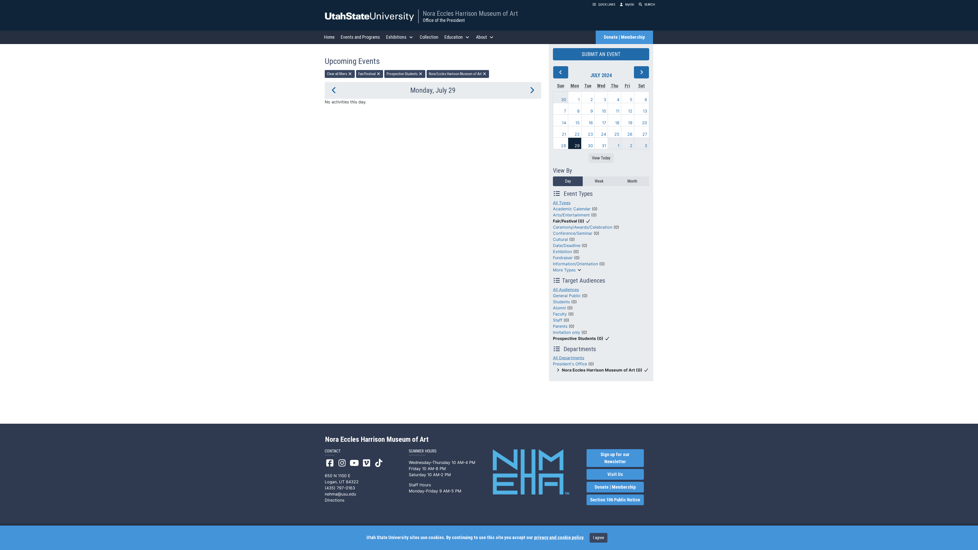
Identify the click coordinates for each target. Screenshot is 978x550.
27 (644, 134)
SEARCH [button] (649, 4)
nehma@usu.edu (340, 494)
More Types (564, 269)
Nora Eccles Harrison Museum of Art (470, 13)
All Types (561, 202)
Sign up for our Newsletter (615, 458)
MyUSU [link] (629, 4)
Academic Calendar (572, 208)
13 (645, 111)
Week (599, 181)
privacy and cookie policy (558, 537)
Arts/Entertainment (571, 214)
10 (604, 111)
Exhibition (562, 251)
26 (629, 134)
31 (604, 145)
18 (617, 122)
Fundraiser (563, 257)
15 (577, 122)
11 (617, 111)
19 (630, 122)
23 (590, 134)
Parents (560, 326)
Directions (334, 500)
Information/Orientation (575, 263)
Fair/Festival (367, 74)
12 (630, 111)
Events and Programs (360, 37)
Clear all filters (337, 74)
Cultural (560, 239)
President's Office (570, 363)
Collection (429, 37)
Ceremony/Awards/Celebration (582, 227)
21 (564, 134)
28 (563, 145)
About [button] (481, 37)
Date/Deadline (566, 245)
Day (568, 181)
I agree (598, 537)
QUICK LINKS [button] (606, 4)
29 (577, 145)
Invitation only (566, 332)
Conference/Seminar (572, 233)
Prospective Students (402, 74)
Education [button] (453, 37)
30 (563, 99)
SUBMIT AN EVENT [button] (601, 54)
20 (644, 122)
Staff (557, 320)
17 (604, 122)
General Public (567, 295)
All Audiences (566, 289)
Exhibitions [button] (396, 37)
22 (577, 134)
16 (591, 122)
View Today (601, 158)
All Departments (568, 357)
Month (632, 181)
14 (564, 122)
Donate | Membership (624, 37)
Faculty (560, 314)
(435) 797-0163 (340, 487)
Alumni (559, 307)
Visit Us (615, 474)
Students (561, 301)
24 (603, 134)
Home (329, 37)
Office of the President (444, 20)
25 (616, 134)
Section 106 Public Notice (615, 500)
